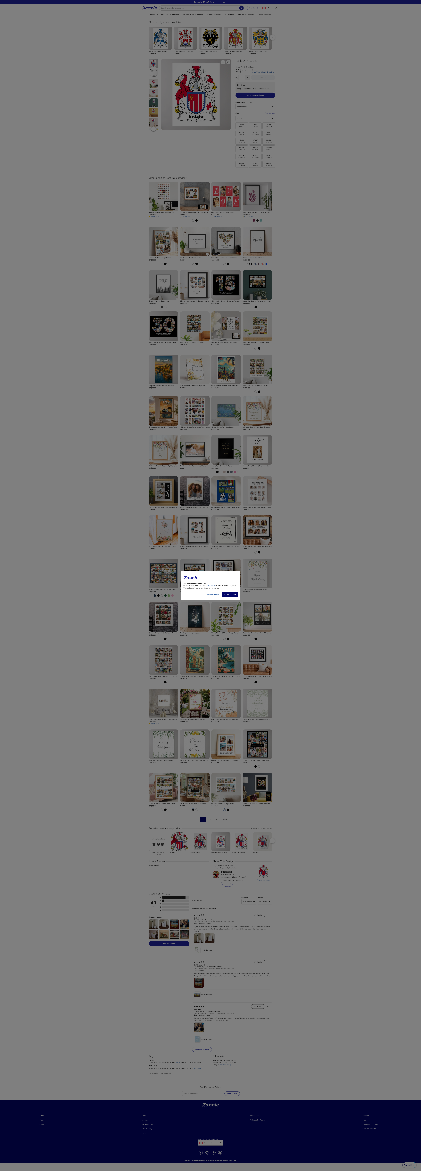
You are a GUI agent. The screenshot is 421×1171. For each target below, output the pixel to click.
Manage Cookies (213, 594)
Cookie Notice (210, 586)
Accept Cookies (230, 594)
